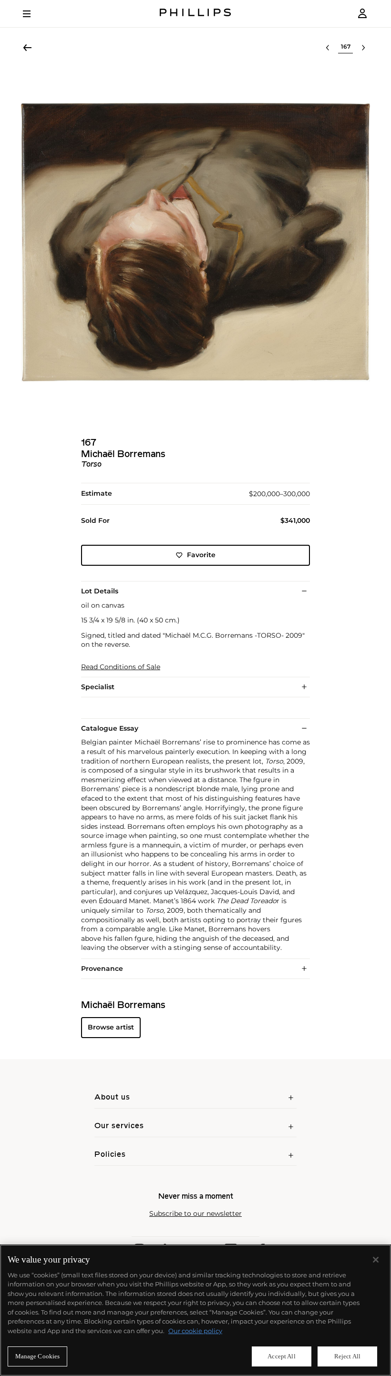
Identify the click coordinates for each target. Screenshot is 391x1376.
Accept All (281, 1356)
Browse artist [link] (111, 1027)
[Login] (362, 14)
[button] (195, 242)
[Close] (375, 1259)
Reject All (347, 1356)
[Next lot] (363, 47)
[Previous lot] (327, 47)
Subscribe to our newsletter (195, 1214)
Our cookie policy (195, 1331)
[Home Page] (195, 14)
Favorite (201, 554)
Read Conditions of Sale (120, 667)
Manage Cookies (37, 1356)
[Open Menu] (33, 13)
